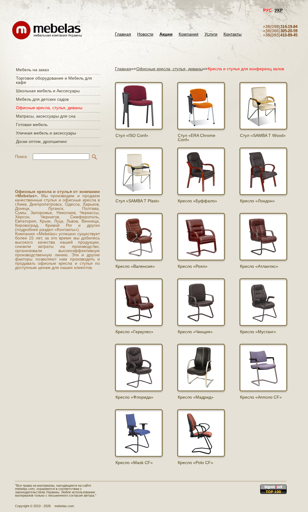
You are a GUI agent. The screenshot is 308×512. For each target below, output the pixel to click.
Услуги (211, 34)
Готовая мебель (32, 124)
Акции (166, 34)
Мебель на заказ (32, 69)
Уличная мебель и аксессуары (46, 133)
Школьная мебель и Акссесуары (48, 90)
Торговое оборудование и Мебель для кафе (54, 80)
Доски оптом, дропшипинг (41, 141)
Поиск (21, 156)
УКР (279, 10)
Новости (145, 34)
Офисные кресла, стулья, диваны (49, 107)
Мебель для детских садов (42, 99)
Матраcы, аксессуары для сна (45, 116)
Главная (123, 34)
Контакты (232, 34)
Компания (189, 34)
